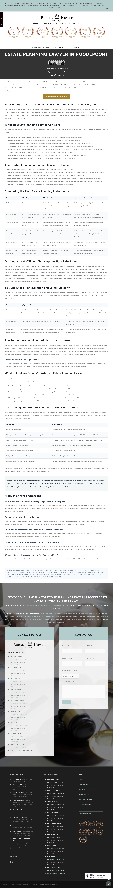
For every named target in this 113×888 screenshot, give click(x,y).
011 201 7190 (14, 703)
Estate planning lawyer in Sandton (92, 619)
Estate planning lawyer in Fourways (36, 616)
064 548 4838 (23, 692)
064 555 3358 (23, 681)
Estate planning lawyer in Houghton (81, 616)
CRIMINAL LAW (85, 794)
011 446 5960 (14, 747)
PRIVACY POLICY (85, 814)
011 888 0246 (14, 659)
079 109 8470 (23, 747)
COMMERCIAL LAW (86, 799)
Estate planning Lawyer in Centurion (77, 613)
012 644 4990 (14, 714)
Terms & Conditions (40, 884)
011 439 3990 (14, 725)
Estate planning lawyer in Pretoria (48, 619)
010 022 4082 (14, 736)
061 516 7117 (23, 714)
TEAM (82, 780)
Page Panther (54, 884)
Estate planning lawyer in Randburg (70, 619)
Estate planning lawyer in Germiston (58, 616)
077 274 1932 (14, 741)
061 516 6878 (23, 659)
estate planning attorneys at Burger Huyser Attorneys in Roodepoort (47, 605)
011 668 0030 (14, 670)
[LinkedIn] (13, 862)
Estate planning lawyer (95, 613)
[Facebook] (10, 862)
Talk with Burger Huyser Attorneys (56, 96)
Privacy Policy (29, 884)
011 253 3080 (14, 681)
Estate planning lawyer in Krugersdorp (26, 619)
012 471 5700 (14, 692)
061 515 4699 (23, 725)
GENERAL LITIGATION (87, 789)
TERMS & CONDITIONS (87, 809)
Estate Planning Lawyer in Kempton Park (53, 613)
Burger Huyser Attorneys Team (57, 68)
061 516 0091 (23, 670)
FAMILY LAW (84, 785)
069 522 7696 (14, 664)
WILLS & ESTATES (85, 804)
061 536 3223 (23, 703)
